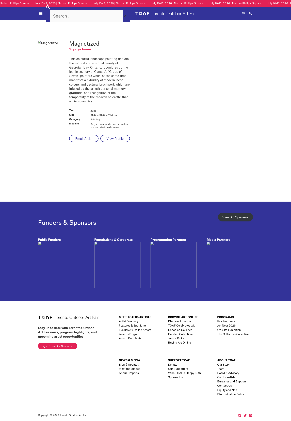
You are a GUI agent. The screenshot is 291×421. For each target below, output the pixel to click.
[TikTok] (245, 415)
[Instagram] (250, 415)
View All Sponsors (235, 217)
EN (243, 13)
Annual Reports (129, 373)
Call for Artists (226, 377)
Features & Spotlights (133, 325)
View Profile (115, 138)
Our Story (223, 364)
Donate (172, 364)
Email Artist (83, 138)
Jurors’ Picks (176, 338)
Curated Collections (180, 334)
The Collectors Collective (233, 334)
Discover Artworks (179, 321)
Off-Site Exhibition (229, 329)
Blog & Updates (129, 364)
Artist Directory (128, 321)
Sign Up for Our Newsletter (57, 346)
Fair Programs (226, 321)
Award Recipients (130, 338)
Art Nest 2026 (226, 325)
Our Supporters (178, 368)
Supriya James (80, 49)
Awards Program (129, 334)
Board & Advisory (228, 373)
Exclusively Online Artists (135, 329)
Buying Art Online (179, 342)
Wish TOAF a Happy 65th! (185, 373)
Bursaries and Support (231, 381)
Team (220, 368)
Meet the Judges (129, 368)
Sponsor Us (175, 377)
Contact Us (224, 385)
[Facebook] (239, 415)
